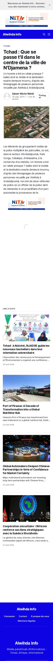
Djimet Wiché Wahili (23, 93)
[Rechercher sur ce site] (44, 34)
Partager (42, 96)
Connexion (9, 616)
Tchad (6, 46)
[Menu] (49, 34)
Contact (23, 616)
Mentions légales (26, 620)
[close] (49, 5)
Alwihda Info (12, 34)
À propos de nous (40, 616)
